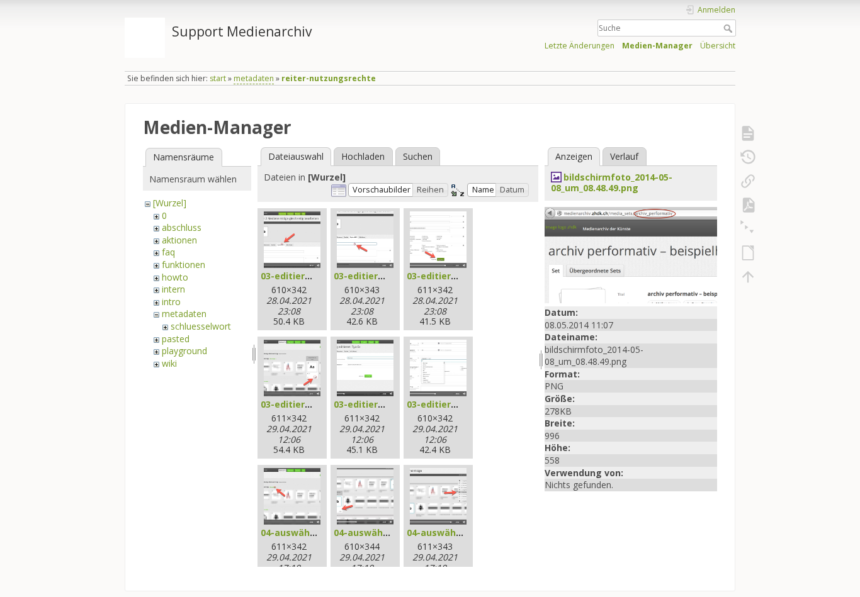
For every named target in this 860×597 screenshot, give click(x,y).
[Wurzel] (169, 203)
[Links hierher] (747, 181)
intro (171, 302)
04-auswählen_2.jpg (378, 532)
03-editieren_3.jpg (447, 276)
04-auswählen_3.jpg (451, 532)
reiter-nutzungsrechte (328, 78)
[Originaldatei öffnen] (631, 254)
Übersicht (717, 45)
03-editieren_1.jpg (301, 276)
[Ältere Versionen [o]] (747, 157)
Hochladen (363, 156)
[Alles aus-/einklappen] (747, 229)
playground (184, 351)
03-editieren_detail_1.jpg (316, 404)
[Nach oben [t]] (747, 277)
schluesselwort (201, 326)
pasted (176, 339)
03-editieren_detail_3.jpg (462, 404)
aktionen (179, 240)
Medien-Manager (657, 45)
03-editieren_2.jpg (374, 276)
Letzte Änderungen (579, 45)
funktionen (183, 265)
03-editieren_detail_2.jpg (389, 404)
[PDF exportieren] (747, 205)
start (218, 78)
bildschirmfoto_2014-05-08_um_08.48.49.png (611, 182)
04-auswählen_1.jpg (305, 532)
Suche (729, 28)
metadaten (254, 78)
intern (173, 289)
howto (175, 277)
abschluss (181, 227)
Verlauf (624, 156)
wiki (169, 363)
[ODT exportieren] (747, 253)
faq (168, 252)
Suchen (418, 156)
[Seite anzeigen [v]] (747, 133)
